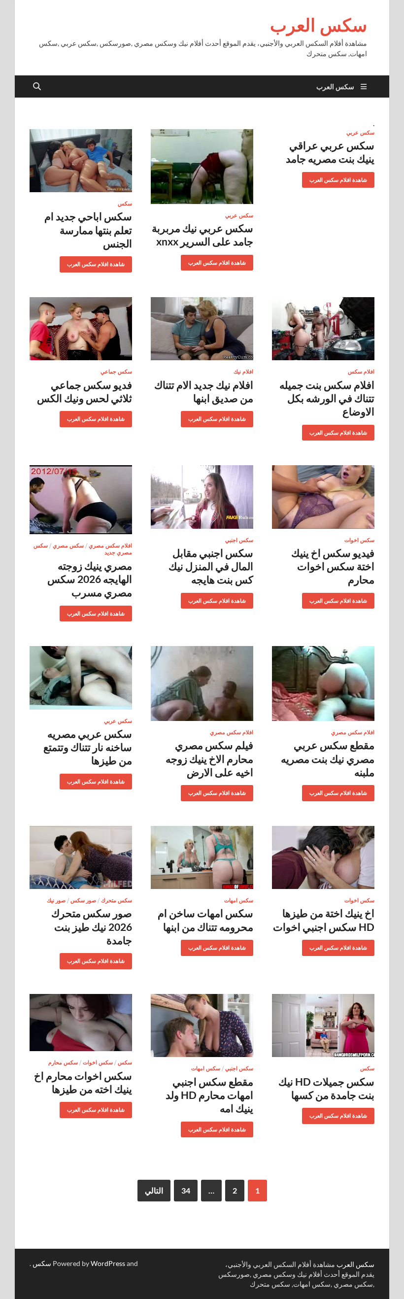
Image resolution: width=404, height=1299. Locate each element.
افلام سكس (361, 371)
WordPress (108, 1263)
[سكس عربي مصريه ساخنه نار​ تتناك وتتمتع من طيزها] (81, 678)
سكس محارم (63, 1062)
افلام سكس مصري (110, 545)
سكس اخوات (359, 540)
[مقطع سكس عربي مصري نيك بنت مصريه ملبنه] (323, 683)
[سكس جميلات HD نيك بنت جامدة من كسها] (323, 1026)
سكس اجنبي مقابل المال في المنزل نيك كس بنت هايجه (210, 566)
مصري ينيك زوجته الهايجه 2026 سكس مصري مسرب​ (89, 579)
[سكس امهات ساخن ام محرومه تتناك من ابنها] (202, 857)
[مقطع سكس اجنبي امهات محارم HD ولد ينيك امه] (202, 1026)
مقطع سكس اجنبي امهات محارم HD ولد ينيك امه (209, 1095)
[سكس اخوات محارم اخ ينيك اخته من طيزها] (81, 1022)
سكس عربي (360, 132)
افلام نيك (243, 371)
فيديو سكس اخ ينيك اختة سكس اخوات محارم (332, 566)
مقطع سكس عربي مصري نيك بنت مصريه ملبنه (327, 758)
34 (185, 1190)
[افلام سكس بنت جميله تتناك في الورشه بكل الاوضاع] (323, 329)
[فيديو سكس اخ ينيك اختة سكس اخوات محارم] (323, 497)
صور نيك (56, 900)
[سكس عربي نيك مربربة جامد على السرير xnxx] (202, 166)
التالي (154, 1190)
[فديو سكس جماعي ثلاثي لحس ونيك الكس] (81, 329)
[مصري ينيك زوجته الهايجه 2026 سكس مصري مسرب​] (81, 499)
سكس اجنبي (239, 540)
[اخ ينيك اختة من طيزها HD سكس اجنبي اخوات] (323, 857)
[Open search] (37, 86)
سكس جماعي (116, 371)
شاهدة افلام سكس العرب (341, 177)
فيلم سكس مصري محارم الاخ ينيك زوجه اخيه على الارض (209, 758)
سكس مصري (68, 545)
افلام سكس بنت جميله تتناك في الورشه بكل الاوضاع (326, 398)
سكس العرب (318, 25)
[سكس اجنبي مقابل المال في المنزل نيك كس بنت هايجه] (202, 497)
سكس (125, 203)
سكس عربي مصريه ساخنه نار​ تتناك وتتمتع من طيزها (87, 747)
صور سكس (83, 900)
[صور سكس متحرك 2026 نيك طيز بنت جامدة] (81, 857)
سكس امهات (238, 900)
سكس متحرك (116, 900)
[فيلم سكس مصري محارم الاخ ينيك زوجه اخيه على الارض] (202, 683)
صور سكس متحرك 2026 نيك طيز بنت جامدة (91, 926)
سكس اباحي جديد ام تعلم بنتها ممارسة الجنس (88, 229)
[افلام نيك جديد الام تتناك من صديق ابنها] (202, 329)
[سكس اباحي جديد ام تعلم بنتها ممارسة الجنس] (81, 161)
